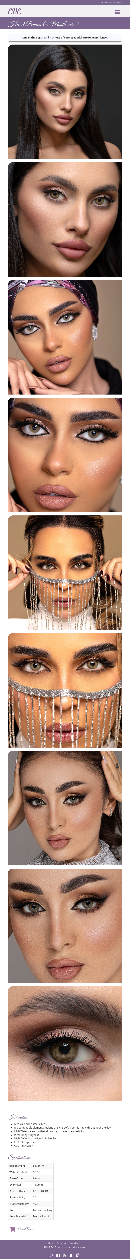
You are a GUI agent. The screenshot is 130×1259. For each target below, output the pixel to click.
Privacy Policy (74, 1243)
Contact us (116, 2)
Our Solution (105, 2)
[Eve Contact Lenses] (15, 11)
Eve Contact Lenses (59, 1247)
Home (51, 1243)
